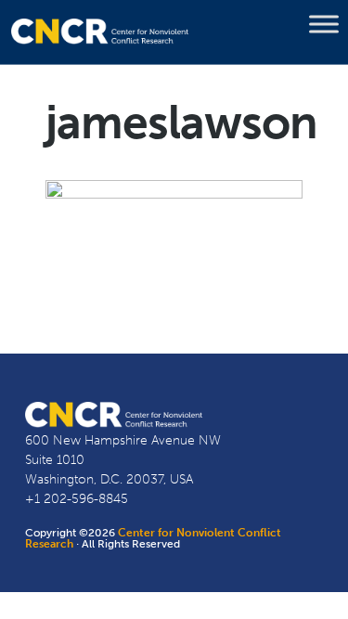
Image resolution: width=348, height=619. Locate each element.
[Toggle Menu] (324, 24)
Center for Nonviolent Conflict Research (153, 538)
